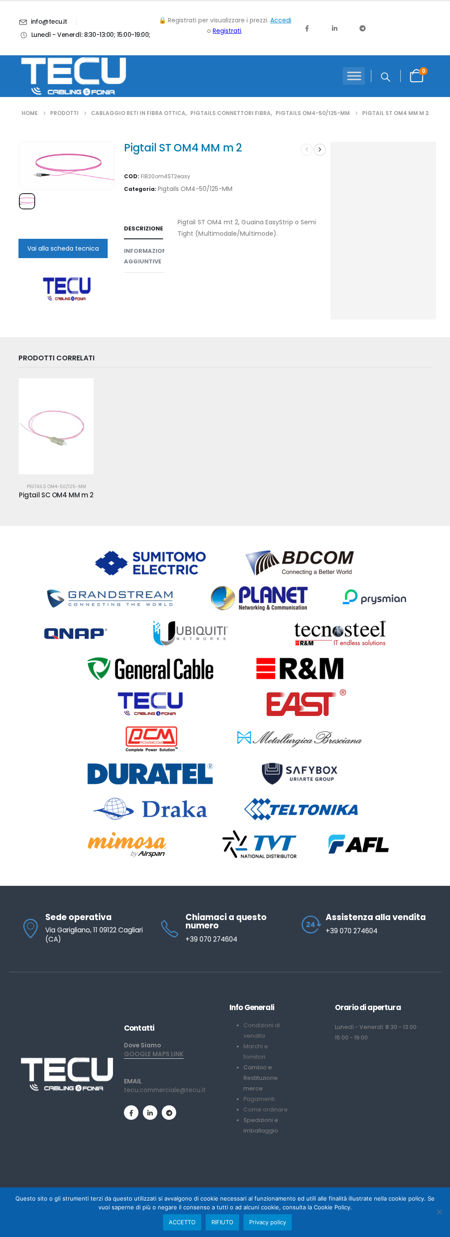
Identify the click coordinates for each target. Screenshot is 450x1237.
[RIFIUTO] (439, 1212)
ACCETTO (182, 1222)
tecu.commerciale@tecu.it (165, 1090)
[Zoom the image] (66, 1060)
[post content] (56, 426)
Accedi (280, 20)
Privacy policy (267, 1222)
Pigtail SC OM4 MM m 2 (56, 495)
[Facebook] (306, 28)
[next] (320, 150)
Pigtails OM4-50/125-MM (195, 188)
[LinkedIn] (334, 28)
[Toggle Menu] (354, 76)
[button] (385, 77)
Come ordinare (265, 1109)
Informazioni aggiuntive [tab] (146, 256)
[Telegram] (362, 28)
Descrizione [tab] (143, 228)
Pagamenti (259, 1099)
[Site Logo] (73, 76)
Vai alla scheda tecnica (63, 248)
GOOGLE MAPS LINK (154, 1054)
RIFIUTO (222, 1222)
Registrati (227, 30)
